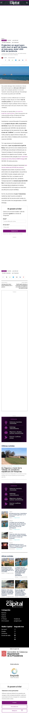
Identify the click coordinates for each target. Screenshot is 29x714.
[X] (8, 60)
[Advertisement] (14, 21)
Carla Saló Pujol (9, 466)
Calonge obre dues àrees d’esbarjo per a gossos (6, 285)
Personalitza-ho (14, 707)
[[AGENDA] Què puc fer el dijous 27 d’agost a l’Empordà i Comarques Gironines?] (4, 545)
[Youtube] (15, 640)
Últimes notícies (7, 446)
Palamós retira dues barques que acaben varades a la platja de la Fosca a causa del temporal (18, 536)
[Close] (27, 689)
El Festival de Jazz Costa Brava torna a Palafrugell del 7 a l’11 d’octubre (18, 515)
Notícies (2, 38)
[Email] (19, 60)
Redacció (10, 517)
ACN (6, 57)
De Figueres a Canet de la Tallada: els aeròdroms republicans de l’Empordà (11, 470)
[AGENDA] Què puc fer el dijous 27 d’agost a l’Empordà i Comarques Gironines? (17, 546)
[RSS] (15, 634)
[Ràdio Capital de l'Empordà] (14, 3)
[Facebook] (5, 60)
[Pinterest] (26, 60)
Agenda (11, 543)
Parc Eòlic (9, 40)
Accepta (14, 702)
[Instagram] (15, 632)
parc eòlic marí (15, 40)
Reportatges (3, 466)
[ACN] (2, 58)
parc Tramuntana (15, 42)
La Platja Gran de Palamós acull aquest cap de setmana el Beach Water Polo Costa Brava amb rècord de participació (17, 525)
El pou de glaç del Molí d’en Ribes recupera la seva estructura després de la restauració (20, 592)
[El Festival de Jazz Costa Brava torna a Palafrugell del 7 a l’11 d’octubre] (4, 514)
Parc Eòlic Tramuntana (6, 42)
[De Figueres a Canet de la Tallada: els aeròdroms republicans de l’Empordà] (14, 456)
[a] (14, 603)
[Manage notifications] (22, 710)
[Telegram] (15, 60)
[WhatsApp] (12, 60)
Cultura (10, 512)
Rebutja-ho (14, 711)
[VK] (22, 60)
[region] (14, 701)
